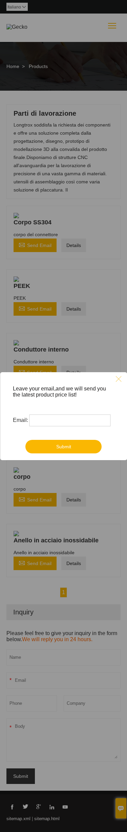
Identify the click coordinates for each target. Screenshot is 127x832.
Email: (20, 420)
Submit (63, 446)
